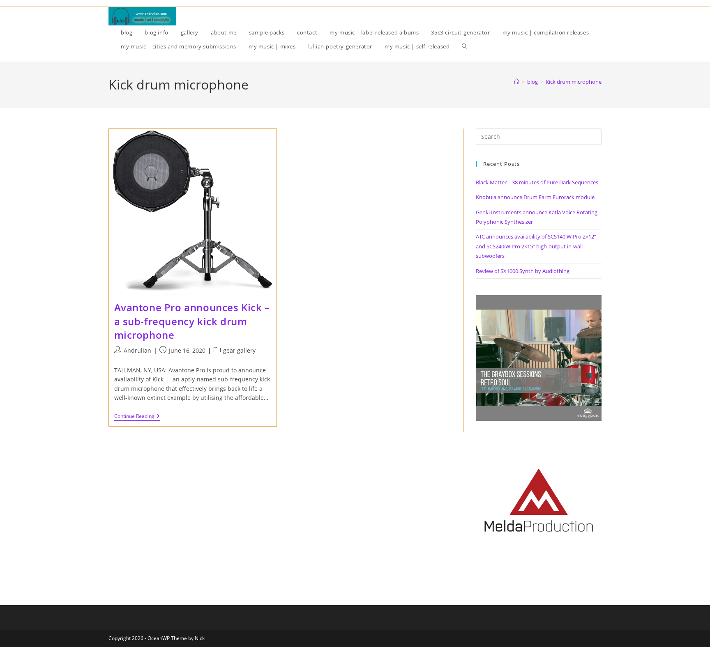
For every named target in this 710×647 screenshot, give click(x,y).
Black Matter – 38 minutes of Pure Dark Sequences (537, 182)
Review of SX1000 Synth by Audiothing (522, 271)
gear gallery (239, 350)
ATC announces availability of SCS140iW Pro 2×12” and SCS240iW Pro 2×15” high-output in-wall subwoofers (536, 246)
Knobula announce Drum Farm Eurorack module (535, 197)
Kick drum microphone (574, 81)
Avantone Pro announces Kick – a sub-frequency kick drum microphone (192, 321)
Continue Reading (137, 416)
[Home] (516, 81)
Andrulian (137, 350)
